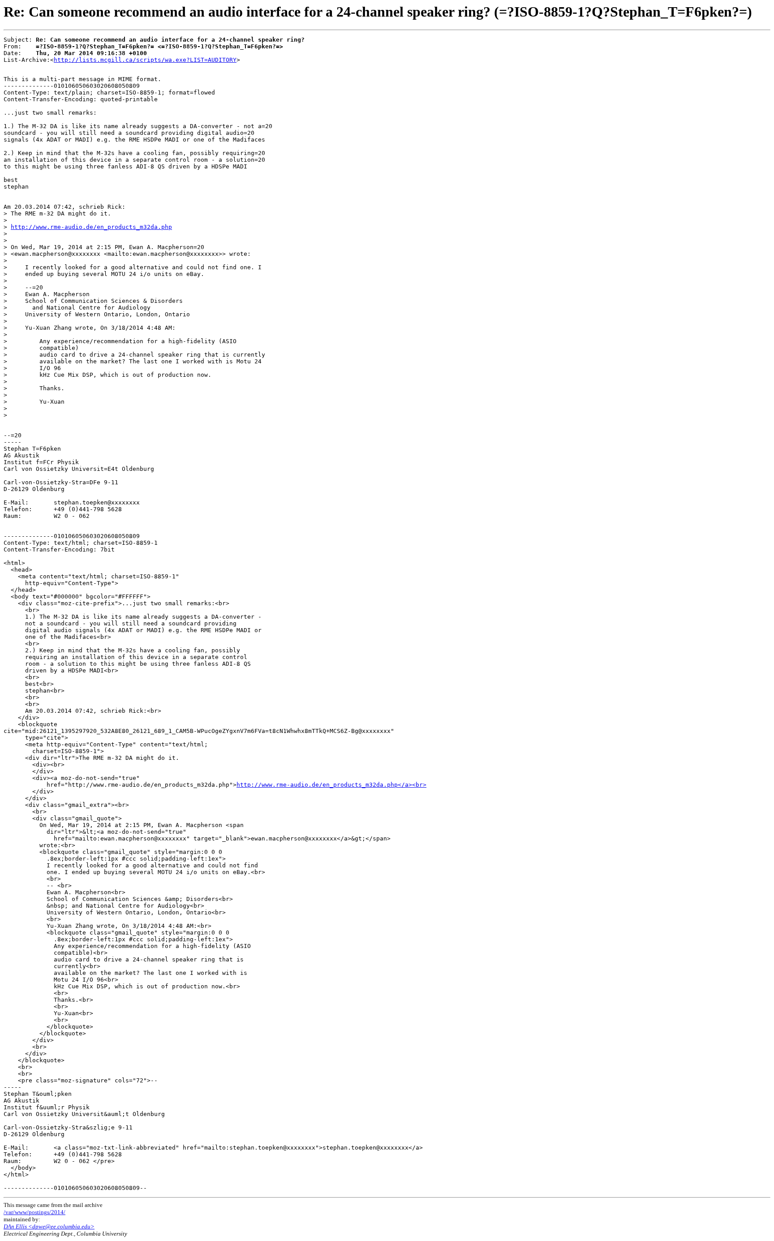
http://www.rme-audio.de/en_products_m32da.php (91, 227)
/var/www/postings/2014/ (34, 1212)
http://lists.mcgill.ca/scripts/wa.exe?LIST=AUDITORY (145, 59)
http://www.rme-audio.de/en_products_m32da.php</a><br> (331, 784)
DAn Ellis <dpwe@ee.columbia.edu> (49, 1226)
